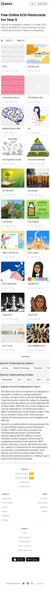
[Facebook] (28, 583)
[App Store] (18, 559)
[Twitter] (23, 583)
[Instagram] (32, 583)
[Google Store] (32, 559)
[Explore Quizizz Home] (6, 3)
